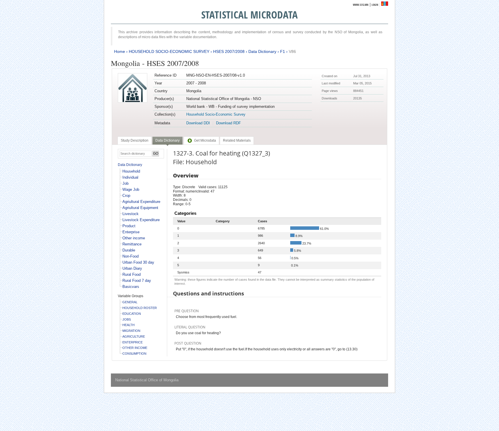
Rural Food (131, 274)
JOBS (126, 319)
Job (125, 183)
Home (119, 51)
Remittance (131, 244)
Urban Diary (132, 268)
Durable (128, 250)
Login (375, 5)
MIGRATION (131, 330)
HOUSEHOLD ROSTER (139, 308)
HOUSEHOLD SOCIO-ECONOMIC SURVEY (169, 51)
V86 (292, 51)
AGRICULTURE (133, 336)
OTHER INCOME (134, 347)
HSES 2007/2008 (229, 51)
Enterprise (130, 232)
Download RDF (228, 123)
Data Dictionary (262, 51)
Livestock (130, 214)
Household (131, 171)
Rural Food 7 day (136, 280)
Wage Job (130, 189)
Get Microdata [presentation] (205, 140)
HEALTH (128, 325)
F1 (282, 51)
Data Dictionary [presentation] (167, 140)
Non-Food (130, 256)
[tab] (135, 140)
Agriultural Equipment (140, 208)
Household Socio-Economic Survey (215, 114)
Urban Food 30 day (138, 262)
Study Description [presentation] (134, 140)
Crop (126, 195)
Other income (133, 238)
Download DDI (198, 123)
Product (128, 226)
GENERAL (129, 302)
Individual (130, 177)
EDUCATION (131, 313)
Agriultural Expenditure (141, 201)
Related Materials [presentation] (237, 140)
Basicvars (130, 286)
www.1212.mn (360, 5)
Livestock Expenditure (141, 220)
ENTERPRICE (132, 342)
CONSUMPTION (134, 353)
